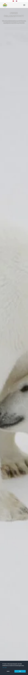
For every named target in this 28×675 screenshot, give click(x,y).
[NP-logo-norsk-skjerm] (5, 5)
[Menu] (24, 5)
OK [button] (20, 671)
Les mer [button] (5, 667)
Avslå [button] (8, 671)
